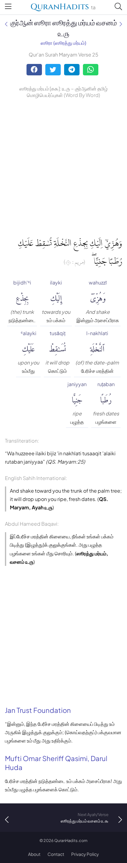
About (34, 854)
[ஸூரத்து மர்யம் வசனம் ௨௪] (6, 24)
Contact (55, 854)
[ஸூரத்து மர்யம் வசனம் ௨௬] (121, 24)
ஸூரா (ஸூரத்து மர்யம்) (63, 43)
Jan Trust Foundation (38, 710)
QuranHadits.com (71, 840)
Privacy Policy (85, 854)
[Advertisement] (63, 166)
